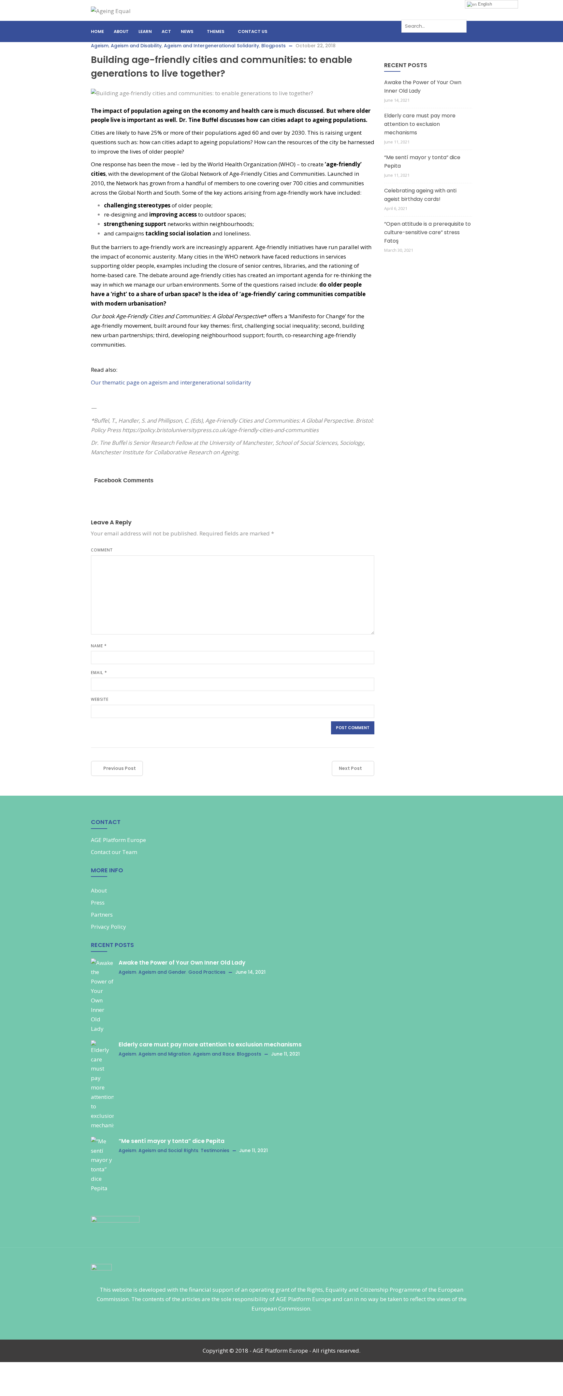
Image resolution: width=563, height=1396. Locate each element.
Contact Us (252, 31)
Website (99, 699)
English (484, 4)
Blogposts (273, 45)
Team (129, 852)
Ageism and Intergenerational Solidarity (211, 45)
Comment (102, 550)
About (121, 31)
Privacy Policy (108, 926)
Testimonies (215, 1150)
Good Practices (206, 972)
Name (99, 646)
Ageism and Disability (136, 45)
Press (98, 902)
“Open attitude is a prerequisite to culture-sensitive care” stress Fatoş (427, 232)
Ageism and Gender (162, 972)
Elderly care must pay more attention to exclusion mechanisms (419, 124)
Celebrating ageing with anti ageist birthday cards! (420, 195)
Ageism (99, 45)
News (187, 31)
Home (97, 31)
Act (166, 31)
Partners (102, 914)
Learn (145, 31)
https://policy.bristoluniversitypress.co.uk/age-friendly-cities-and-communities (220, 430)
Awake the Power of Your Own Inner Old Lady (422, 87)
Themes (215, 31)
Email (99, 672)
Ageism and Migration (164, 1054)
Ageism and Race (214, 1054)
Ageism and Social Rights (168, 1150)
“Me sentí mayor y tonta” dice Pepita (422, 162)
